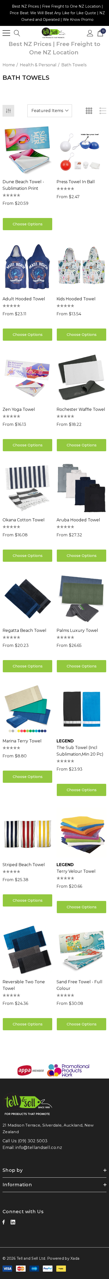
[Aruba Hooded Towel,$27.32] (81, 488)
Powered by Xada (63, 1258)
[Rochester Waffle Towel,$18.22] (81, 377)
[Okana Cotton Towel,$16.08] (27, 488)
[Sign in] (90, 32)
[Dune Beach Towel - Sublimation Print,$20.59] (27, 150)
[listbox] (49, 110)
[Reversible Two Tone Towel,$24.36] (27, 950)
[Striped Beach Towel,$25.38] (27, 833)
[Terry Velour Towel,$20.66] (81, 833)
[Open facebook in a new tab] (3, 1223)
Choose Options (28, 224)
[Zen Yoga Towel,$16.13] (27, 377)
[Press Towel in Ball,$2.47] (81, 150)
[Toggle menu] (6, 33)
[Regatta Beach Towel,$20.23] (27, 598)
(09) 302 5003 (32, 1140)
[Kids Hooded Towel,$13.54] (81, 267)
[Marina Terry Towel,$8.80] (27, 709)
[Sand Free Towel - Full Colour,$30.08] (81, 950)
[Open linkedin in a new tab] (12, 1223)
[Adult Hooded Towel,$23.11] (27, 267)
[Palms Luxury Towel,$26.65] (81, 598)
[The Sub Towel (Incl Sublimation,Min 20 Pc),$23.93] (81, 709)
